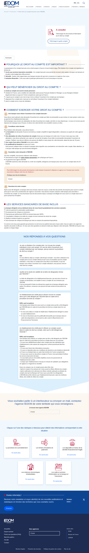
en (78, 3)
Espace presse (8, 531)
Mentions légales (20, 549)
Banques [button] (54, 6)
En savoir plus (16, 453)
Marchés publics (9, 537)
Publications (75, 6)
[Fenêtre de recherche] (83, 3)
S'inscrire (9, 508)
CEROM (70, 537)
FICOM (6, 540)
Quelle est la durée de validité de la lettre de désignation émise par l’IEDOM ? (41, 273)
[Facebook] (80, 504)
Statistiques (82, 6)
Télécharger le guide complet (59, 41)
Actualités (7, 529)
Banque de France (73, 534)
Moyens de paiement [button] (64, 6)
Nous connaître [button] (30, 6)
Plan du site (67, 549)
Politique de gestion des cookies (52, 549)
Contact (6, 542)
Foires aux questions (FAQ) (12, 534)
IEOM (70, 531)
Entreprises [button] (47, 6)
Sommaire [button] (8, 58)
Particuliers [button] (39, 6)
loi (55, 68)
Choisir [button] (10, 179)
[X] (84, 504)
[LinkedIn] (77, 504)
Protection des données (34, 549)
